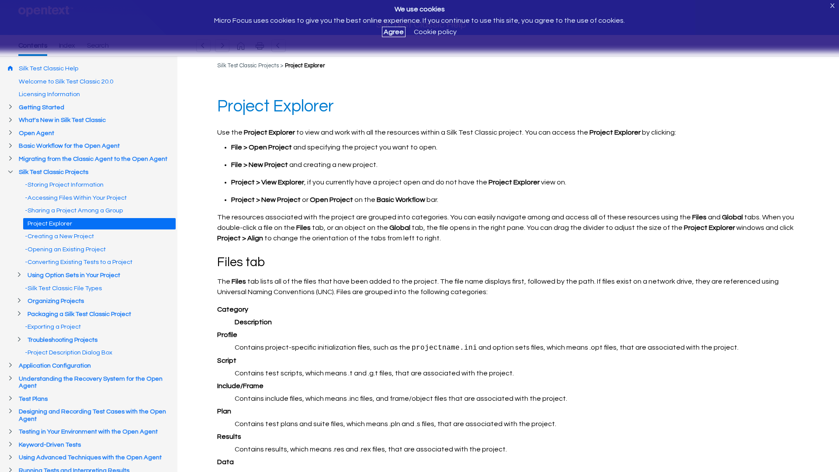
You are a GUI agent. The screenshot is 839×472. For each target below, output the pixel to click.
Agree (394, 31)
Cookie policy (435, 31)
